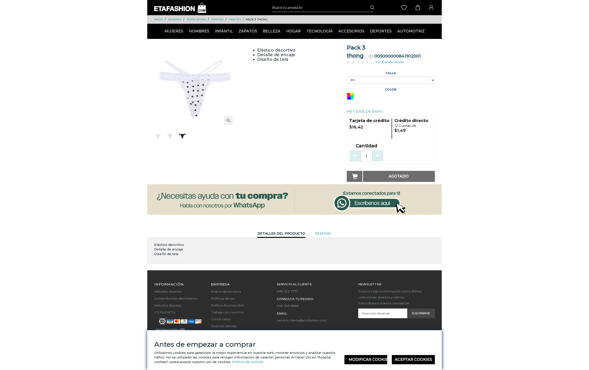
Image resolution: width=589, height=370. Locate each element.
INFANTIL (224, 31)
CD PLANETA (165, 312)
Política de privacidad (227, 305)
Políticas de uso (223, 298)
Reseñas (323, 233)
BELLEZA (271, 31)
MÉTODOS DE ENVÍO (365, 111)
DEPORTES (381, 31)
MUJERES (175, 19)
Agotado (399, 176)
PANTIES (217, 19)
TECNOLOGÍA (319, 31)
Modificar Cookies (368, 359)
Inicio (158, 19)
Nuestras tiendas (224, 326)
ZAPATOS (248, 31)
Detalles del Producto (281, 234)
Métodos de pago (168, 305)
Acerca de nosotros (226, 291)
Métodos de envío (168, 291)
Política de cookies (247, 362)
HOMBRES (199, 31)
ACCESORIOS (351, 31)
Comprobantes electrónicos (175, 298)
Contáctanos (221, 319)
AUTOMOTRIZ (411, 31)
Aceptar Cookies (413, 359)
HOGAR (293, 31)
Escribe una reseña (389, 62)
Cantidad (366, 146)
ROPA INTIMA (196, 19)
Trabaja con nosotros (227, 312)
